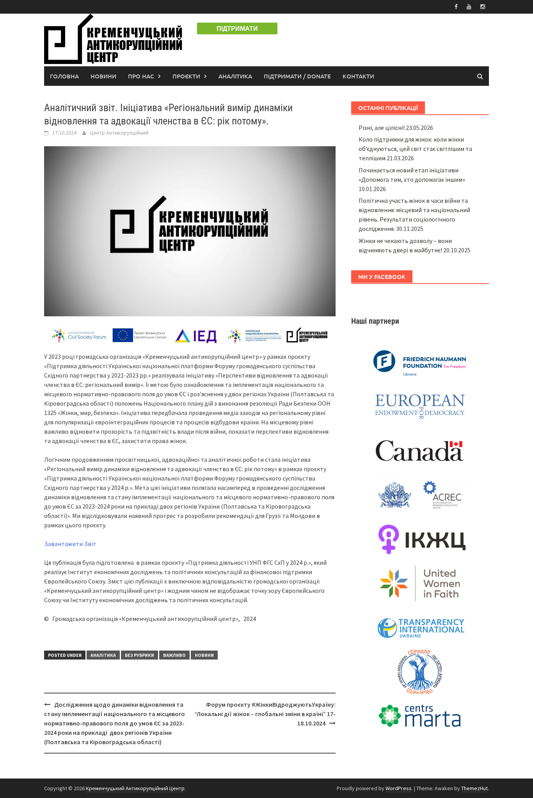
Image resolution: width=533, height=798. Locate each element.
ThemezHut (474, 788)
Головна (64, 76)
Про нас (141, 76)
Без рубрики (139, 655)
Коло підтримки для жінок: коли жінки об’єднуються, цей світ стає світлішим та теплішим (415, 148)
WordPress (399, 788)
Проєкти (186, 76)
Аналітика (235, 76)
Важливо (174, 655)
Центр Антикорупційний (119, 132)
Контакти (358, 76)
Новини (103, 76)
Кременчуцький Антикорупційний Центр (135, 788)
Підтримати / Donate (297, 76)
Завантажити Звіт (70, 544)
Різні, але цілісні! (382, 127)
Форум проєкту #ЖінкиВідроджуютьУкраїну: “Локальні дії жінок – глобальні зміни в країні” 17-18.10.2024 (265, 713)
